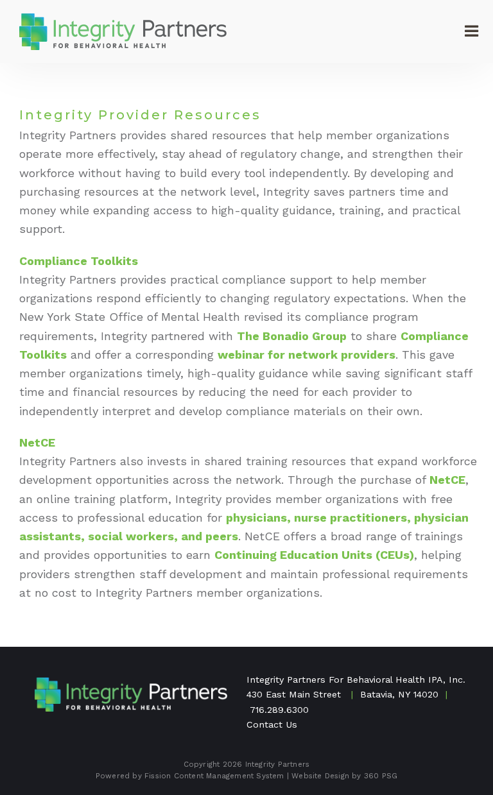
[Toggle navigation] (470, 32)
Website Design (320, 775)
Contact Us (271, 724)
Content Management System (229, 775)
